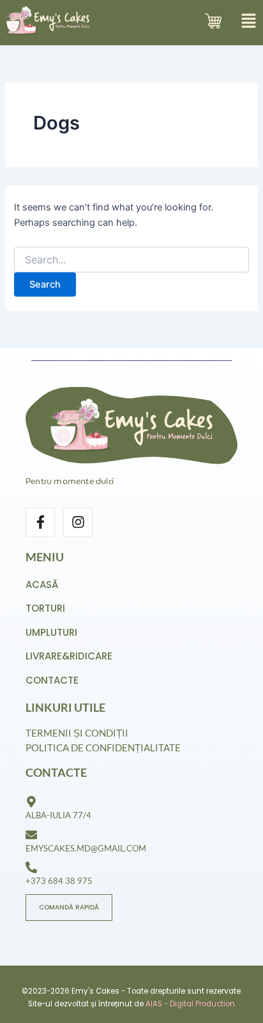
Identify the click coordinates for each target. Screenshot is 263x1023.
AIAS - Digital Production (190, 1004)
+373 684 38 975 (59, 881)
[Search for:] (131, 259)
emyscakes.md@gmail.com (86, 848)
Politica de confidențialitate (103, 747)
